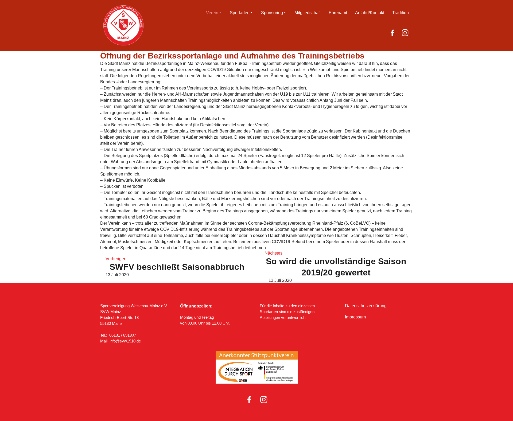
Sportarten (240, 12)
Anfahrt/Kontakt (369, 12)
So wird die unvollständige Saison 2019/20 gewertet (336, 266)
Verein (212, 12)
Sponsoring (272, 12)
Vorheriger (115, 258)
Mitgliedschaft (307, 12)
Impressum (355, 317)
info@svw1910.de (125, 341)
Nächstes (273, 253)
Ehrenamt (338, 12)
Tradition (400, 12)
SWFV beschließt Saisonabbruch (177, 267)
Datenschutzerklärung (366, 305)
